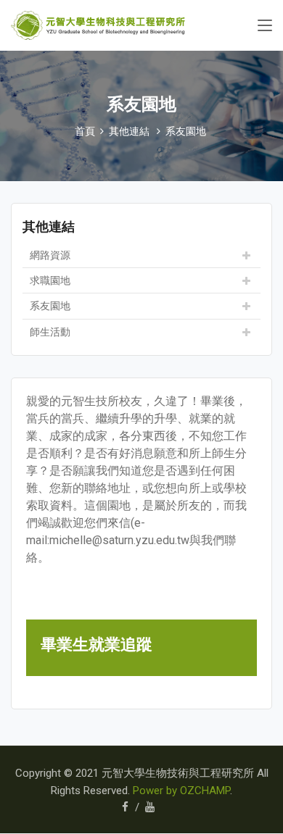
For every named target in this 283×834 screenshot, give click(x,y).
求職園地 (50, 280)
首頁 (85, 131)
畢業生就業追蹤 (96, 644)
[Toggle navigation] (265, 26)
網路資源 (50, 255)
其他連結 (129, 131)
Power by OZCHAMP (181, 790)
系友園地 (185, 131)
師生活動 (50, 332)
